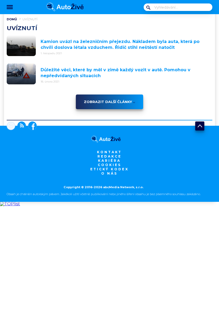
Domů (12, 19)
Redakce (109, 156)
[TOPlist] (10, 203)
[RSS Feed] (20, 126)
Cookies (109, 165)
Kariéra (109, 161)
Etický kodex (109, 169)
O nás (109, 173)
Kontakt (109, 152)
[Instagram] (11, 126)
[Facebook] (31, 126)
